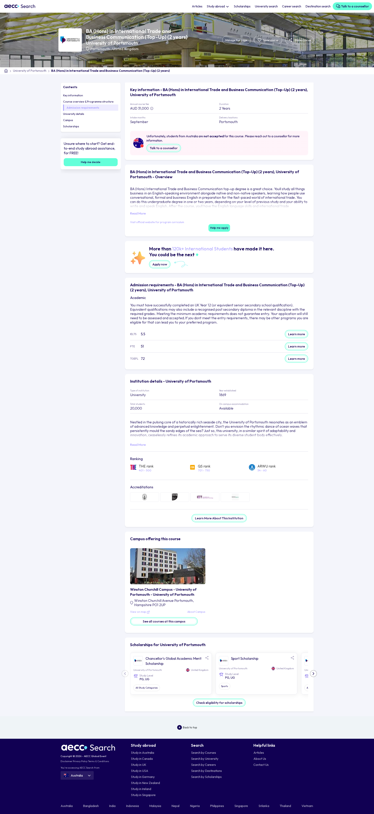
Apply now (159, 264)
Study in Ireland (141, 789)
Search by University (204, 759)
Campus (68, 120)
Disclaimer (66, 761)
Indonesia (132, 806)
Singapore (241, 806)
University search (266, 6)
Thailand (286, 806)
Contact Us (261, 765)
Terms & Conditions (98, 761)
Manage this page (236, 40)
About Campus (196, 612)
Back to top (190, 727)
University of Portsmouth (112, 43)
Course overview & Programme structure (88, 101)
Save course (270, 40)
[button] (313, 673)
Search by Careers (203, 765)
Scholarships (242, 6)
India (112, 806)
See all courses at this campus (164, 621)
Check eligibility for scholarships (219, 703)
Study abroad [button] (216, 6)
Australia (67, 806)
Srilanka (264, 806)
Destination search (318, 6)
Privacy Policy (80, 761)
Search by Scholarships (206, 777)
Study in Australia (142, 753)
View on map (138, 612)
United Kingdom (125, 49)
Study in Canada (142, 759)
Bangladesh (91, 806)
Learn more (296, 334)
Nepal (175, 806)
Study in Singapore (143, 795)
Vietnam (308, 806)
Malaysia (155, 806)
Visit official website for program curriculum (157, 222)
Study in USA (139, 771)
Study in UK (138, 765)
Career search (291, 6)
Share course (302, 40)
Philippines (217, 806)
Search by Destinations (206, 771)
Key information (73, 95)
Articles (197, 6)
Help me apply (219, 228)
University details (73, 114)
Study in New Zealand (145, 783)
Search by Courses (203, 753)
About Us (259, 759)
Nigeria (195, 806)
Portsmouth (100, 49)
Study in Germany (143, 777)
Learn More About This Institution (219, 518)
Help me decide (90, 162)
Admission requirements (83, 107)
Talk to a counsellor (354, 6)
